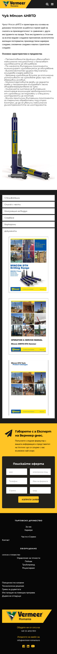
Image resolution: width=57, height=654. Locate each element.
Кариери (29, 530)
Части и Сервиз (28, 536)
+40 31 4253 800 (28, 631)
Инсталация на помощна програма (18, 592)
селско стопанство (11, 554)
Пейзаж (28, 561)
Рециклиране (28, 568)
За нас (28, 526)
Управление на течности (28, 558)
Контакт (6, 540)
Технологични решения (13, 586)
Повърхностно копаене (13, 582)
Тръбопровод (28, 564)
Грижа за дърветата (11, 589)
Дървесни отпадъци (11, 596)
